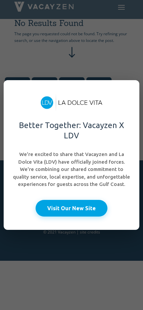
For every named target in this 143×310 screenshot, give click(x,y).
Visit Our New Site (71, 208)
